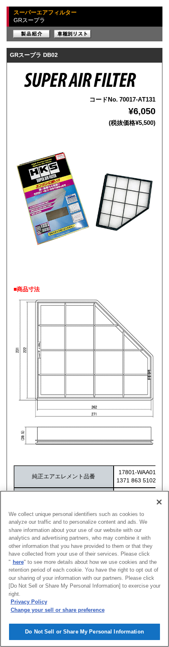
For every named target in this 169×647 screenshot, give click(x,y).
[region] (84, 569)
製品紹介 (31, 34)
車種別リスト (72, 34)
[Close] (159, 502)
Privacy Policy (29, 602)
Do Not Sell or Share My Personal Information (84, 632)
